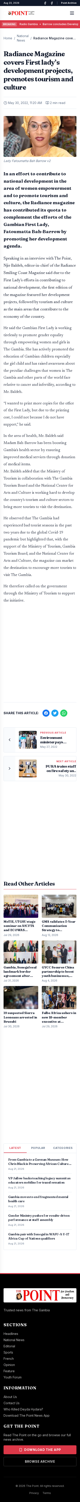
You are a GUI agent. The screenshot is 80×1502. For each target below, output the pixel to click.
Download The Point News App (27, 1415)
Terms (46, 1493)
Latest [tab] (15, 1148)
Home (8, 38)
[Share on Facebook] (46, 713)
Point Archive (68, 3)
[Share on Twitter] (54, 713)
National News (23, 38)
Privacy (34, 1493)
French (9, 1358)
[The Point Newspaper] (51, 3)
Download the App (42, 1450)
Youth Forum (13, 1377)
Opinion (9, 1365)
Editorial (9, 1346)
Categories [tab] (63, 1148)
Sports (8, 1352)
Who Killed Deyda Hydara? (23, 1409)
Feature (9, 1371)
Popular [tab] (38, 1148)
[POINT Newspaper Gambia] (45, 3)
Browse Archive (40, 1461)
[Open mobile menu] (72, 13)
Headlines (11, 1334)
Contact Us (12, 1403)
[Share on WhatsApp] (63, 713)
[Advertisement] (40, 655)
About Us (10, 1397)
